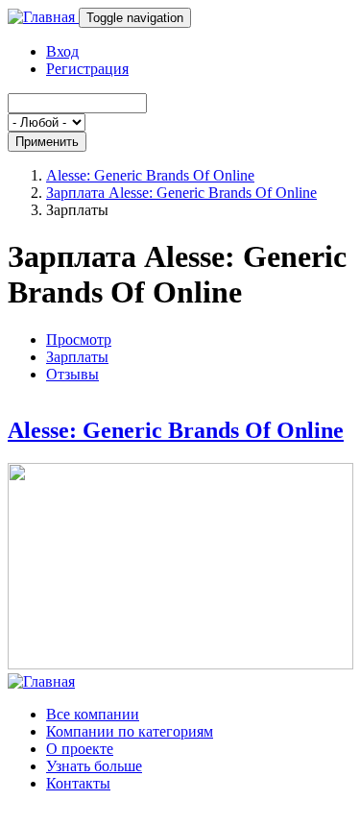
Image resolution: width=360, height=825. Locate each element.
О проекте (79, 748)
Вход (62, 51)
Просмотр (78, 339)
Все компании (92, 714)
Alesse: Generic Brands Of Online (150, 175)
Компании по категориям (129, 731)
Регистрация (87, 69)
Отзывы (72, 374)
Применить (47, 141)
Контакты (78, 783)
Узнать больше (94, 766)
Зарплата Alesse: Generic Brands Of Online (181, 192)
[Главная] (43, 17)
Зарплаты (77, 357)
